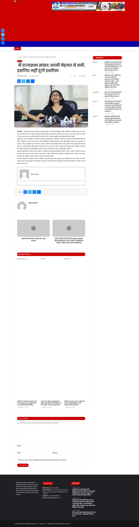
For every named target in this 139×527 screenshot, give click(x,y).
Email (19, 453)
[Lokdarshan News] (20, 1)
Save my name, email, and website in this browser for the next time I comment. (42, 460)
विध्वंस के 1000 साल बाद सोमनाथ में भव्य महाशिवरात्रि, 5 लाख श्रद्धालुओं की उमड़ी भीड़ (74, 403)
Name (19, 445)
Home (20, 57)
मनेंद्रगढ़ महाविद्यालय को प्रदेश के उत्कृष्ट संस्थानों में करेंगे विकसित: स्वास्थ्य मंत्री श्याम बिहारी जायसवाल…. (113, 119)
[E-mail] (20, 184)
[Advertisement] (69, 27)
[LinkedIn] (28, 81)
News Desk (24, 76)
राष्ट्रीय (24, 57)
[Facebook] (19, 81)
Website (54, 453)
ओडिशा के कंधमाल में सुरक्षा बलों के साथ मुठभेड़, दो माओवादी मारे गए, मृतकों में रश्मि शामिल (26, 403)
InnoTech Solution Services (62, 523)
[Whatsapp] (120, 48)
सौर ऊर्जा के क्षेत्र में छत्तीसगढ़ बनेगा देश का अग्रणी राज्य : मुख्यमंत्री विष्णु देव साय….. (113, 94)
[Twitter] (23, 81)
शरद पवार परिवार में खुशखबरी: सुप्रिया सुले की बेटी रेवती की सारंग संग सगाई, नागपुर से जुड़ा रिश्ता (51, 403)
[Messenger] (33, 81)
